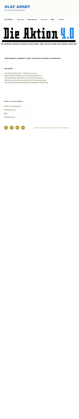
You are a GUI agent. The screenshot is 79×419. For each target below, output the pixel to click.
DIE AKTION (8, 19)
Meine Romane (32, 19)
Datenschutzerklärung (41, 128)
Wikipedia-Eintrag (9, 117)
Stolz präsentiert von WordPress (59, 128)
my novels (44, 19)
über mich (20, 19)
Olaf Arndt (17, 7)
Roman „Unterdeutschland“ (12, 106)
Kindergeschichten (10, 110)
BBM (5, 113)
